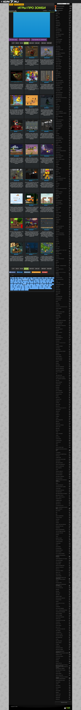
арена (11, 279)
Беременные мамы (59, 647)
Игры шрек (58, 107)
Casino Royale (21, 285)
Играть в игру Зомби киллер (47, 179)
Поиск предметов (59, 126)
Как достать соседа (59, 392)
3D (32, 279)
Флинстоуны (58, 695)
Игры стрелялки (59, 66)
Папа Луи (57, 380)
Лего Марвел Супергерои (60, 53)
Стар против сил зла (59, 505)
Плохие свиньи (58, 308)
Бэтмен (11, 282)
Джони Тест (58, 430)
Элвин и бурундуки (59, 433)
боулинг (52, 279)
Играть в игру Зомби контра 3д (46, 130)
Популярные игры (24, 39)
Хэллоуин (57, 248)
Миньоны (57, 421)
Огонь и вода (58, 42)
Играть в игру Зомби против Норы (16, 56)
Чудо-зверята (58, 409)
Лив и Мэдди (58, 630)
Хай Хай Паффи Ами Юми (60, 531)
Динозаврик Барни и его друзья (61, 493)
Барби (57, 301)
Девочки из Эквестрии (60, 368)
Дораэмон (57, 428)
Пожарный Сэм (58, 498)
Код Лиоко (57, 519)
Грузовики (57, 231)
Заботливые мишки (59, 539)
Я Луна (57, 639)
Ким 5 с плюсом (58, 193)
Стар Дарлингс (58, 632)
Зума (57, 181)
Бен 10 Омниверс (59, 390)
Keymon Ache (58, 623)
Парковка (57, 164)
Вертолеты (58, 246)
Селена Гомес (58, 438)
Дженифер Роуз (59, 253)
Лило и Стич (58, 145)
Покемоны (58, 183)
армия (53, 284)
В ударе (57, 395)
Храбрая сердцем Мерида (60, 678)
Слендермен (58, 452)
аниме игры (12, 288)
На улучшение (58, 299)
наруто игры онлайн (59, 49)
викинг (41, 282)
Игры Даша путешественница (61, 97)
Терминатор (58, 646)
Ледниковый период (59, 138)
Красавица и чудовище (60, 476)
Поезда (57, 239)
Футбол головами (59, 615)
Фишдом (57, 267)
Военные (57, 104)
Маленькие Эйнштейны (60, 234)
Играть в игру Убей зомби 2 (47, 228)
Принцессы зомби (59, 634)
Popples (57, 601)
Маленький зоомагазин (60, 490)
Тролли (57, 688)
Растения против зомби (60, 311)
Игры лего (57, 51)
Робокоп (57, 363)
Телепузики (58, 658)
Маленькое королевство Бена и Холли (61, 449)
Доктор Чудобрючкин (59, 515)
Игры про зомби (59, 30)
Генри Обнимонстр (59, 337)
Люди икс (57, 135)
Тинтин (57, 236)
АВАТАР (25, 282)
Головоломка (58, 543)
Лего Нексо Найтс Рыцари (60, 670)
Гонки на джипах (41, 288)
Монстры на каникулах (60, 366)
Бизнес (57, 238)
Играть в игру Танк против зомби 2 (16, 130)
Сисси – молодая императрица (61, 610)
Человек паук (58, 47)
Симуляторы (58, 23)
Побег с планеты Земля (60, 159)
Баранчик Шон (58, 354)
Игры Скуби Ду (58, 35)
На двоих (57, 11)
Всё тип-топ (58, 627)
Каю (56, 512)
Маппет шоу (58, 426)
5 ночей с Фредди (59, 39)
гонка (29, 279)
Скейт (57, 198)
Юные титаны (58, 207)
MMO (35, 282)
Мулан (57, 483)
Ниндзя (57, 162)
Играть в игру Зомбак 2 (16, 204)
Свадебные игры (59, 83)
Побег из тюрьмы (59, 371)
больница (44, 282)
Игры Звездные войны (60, 34)
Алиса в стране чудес (60, 447)
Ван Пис (11, 284)
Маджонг (57, 692)
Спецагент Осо (58, 399)
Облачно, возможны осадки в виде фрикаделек (61, 250)
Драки (57, 15)
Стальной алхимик (59, 346)
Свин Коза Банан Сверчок (60, 579)
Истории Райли (58, 599)
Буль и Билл (58, 510)
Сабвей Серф (58, 457)
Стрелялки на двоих (59, 656)
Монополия (58, 697)
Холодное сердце (59, 89)
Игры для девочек (59, 8)
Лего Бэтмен (58, 690)
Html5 (47, 285)
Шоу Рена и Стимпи (59, 649)
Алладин (57, 109)
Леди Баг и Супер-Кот (60, 567)
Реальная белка (59, 394)
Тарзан (57, 418)
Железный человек (59, 80)
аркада (21, 277)
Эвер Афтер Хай (59, 375)
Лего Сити (57, 58)
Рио (56, 373)
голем (50, 284)
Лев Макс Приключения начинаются (60, 652)
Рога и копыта (58, 154)
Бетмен (40, 279)
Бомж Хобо (58, 385)
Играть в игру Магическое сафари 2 (16, 155)
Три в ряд (57, 243)
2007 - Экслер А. (39, 285)
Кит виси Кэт (58, 289)
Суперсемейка (58, 215)
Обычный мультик (59, 200)
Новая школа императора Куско (60, 342)
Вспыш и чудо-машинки (60, 529)
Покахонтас (58, 481)
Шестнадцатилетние (59, 279)
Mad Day (50, 285)
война (16, 279)
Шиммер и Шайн (59, 596)
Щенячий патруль (59, 358)
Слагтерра (58, 347)
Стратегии (58, 17)
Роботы (57, 190)
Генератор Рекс (58, 121)
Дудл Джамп (58, 327)
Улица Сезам (58, 694)
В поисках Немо (59, 582)
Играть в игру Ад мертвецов (32, 130)
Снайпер (57, 222)
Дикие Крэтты (58, 503)
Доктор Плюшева (59, 382)
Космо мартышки (59, 298)
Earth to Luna (58, 618)
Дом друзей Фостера (59, 526)
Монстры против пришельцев (61, 188)
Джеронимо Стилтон (59, 495)
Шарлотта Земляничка (60, 466)
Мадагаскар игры (59, 95)
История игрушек (59, 147)
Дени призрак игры (59, 92)
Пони (57, 118)
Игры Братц (58, 85)
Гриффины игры (59, 500)
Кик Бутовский (58, 61)
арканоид (50, 282)
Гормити (57, 318)
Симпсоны (58, 275)
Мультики (57, 217)
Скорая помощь (59, 356)
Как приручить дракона (60, 370)
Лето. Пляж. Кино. (59, 323)
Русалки (57, 255)
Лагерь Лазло (58, 176)
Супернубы (58, 622)
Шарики (57, 171)
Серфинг (57, 416)
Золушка (57, 251)
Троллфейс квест (59, 491)
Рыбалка (57, 241)
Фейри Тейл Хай (59, 663)
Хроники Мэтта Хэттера (60, 603)
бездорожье (37, 279)
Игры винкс (58, 75)
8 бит (21, 284)
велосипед (31, 282)
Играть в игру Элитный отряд (31, 81)
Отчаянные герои (59, 277)
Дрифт (57, 294)
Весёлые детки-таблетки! (60, 598)
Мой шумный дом (59, 637)
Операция (57, 169)
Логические (58, 22)
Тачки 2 (57, 37)
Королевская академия (60, 616)
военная (15, 284)
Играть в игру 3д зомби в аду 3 (31, 253)
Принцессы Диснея (59, 471)
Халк (57, 78)
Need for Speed (58, 551)
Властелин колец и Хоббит (60, 351)
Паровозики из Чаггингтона (61, 325)
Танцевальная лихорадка (60, 611)
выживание (20, 279)
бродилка (25, 279)
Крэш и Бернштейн (59, 419)
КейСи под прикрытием (60, 565)
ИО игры (57, 661)
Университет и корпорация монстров (61, 306)
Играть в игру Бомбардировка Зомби (31, 155)
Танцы (57, 536)
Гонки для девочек (59, 203)
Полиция (57, 274)
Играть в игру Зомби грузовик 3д (31, 56)
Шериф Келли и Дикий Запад (61, 454)
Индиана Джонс (59, 642)
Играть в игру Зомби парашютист (47, 56)
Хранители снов (59, 123)
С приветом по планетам (60, 628)
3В (36, 282)
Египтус (57, 604)
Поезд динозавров (59, 560)
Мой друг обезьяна (59, 550)
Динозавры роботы (59, 462)
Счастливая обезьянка (60, 258)
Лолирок (57, 522)
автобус (18, 284)
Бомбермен (44, 279)
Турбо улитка (58, 349)
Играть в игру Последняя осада (47, 253)
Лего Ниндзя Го (58, 59)
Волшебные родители (60, 226)
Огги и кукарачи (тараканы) (60, 378)
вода (38, 282)
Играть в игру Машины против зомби (16, 179)
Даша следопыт (59, 157)
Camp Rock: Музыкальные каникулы (60, 556)
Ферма (57, 166)
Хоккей (57, 435)
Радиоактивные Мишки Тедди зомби (46, 155)
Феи (56, 263)
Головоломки (58, 219)
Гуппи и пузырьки (59, 359)
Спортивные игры (59, 296)
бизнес (11, 285)
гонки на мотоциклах (48, 288)
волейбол (43, 285)
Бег (34, 284)
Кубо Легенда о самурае (60, 668)
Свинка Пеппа (58, 383)
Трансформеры (58, 29)
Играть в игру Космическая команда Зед (46, 106)
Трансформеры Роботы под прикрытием (61, 578)
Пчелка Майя (58, 488)
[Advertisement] (31, 25)
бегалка (12, 281)
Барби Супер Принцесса (60, 464)
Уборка (57, 310)
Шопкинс (57, 659)
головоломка (16, 282)
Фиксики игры (58, 99)
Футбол (57, 130)
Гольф (57, 431)
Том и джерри (58, 73)
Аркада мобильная (18, 288)
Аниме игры (58, 106)
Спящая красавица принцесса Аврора (61, 480)
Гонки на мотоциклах (59, 119)
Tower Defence (25, 281)
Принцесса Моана (59, 478)
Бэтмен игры (58, 71)
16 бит (19, 282)
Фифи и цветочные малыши (61, 524)
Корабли (57, 361)
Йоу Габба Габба (59, 640)
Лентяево (57, 287)
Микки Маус (58, 315)
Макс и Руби (58, 404)
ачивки (28, 284)
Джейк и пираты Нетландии (61, 320)
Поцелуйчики (58, 128)
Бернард (57, 591)
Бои (13, 279)
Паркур (57, 186)
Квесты (57, 205)
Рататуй (57, 330)
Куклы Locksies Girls (59, 675)
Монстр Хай (58, 291)
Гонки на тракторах (59, 179)
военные (23, 288)
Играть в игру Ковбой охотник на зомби (16, 106)
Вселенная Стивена (59, 570)
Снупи (57, 469)
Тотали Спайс (58, 212)
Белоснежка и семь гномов (34, 288)
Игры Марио (58, 46)
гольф (28, 282)
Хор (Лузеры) (58, 546)
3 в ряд (45, 284)
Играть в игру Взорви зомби (47, 204)
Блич (57, 102)
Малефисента (58, 339)
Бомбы (22, 282)
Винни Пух (58, 406)
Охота (57, 445)
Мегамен (57, 534)
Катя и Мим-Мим (59, 586)
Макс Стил (58, 397)
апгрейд (41, 284)
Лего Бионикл (58, 687)
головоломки (34, 285)
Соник (57, 70)
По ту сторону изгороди (60, 553)
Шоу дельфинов (59, 467)
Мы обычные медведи (60, 608)
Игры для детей (59, 10)
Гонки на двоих (58, 625)
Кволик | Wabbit (58, 673)
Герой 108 (57, 411)
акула (14, 285)
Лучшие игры (13, 39)
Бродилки (57, 20)
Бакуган (57, 114)
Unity (24, 284)
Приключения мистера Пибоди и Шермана (61, 272)
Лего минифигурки (59, 56)
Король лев (58, 423)
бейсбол (17, 285)
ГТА (56, 44)
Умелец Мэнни (58, 335)
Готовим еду (58, 90)
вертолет (48, 279)
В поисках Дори (58, 548)
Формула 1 (58, 414)
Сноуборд (57, 229)
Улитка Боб (58, 152)
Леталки (57, 214)
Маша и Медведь (59, 613)
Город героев (58, 442)
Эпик (57, 174)
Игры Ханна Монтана (60, 82)
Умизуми (57, 195)
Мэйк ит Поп (58, 572)
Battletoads (58, 699)
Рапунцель (58, 455)
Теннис (57, 260)
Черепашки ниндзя (59, 87)
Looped (57, 683)
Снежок (57, 270)
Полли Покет (58, 671)
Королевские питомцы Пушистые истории (62, 667)
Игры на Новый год (59, 111)
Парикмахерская (59, 94)
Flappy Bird (58, 286)
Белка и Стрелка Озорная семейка (62, 652)
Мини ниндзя (58, 574)
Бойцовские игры (59, 142)
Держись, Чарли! (59, 538)
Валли (57, 334)
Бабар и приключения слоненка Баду (61, 508)
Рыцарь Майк (58, 563)
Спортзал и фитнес (59, 635)
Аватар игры (58, 65)
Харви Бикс (58, 527)
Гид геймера (27, 288)
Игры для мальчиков (60, 6)
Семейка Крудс (58, 167)
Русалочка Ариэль (59, 474)
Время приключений (59, 155)
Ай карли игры (58, 101)
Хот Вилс (57, 402)
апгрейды (31, 284)
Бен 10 (57, 27)
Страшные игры (59, 440)
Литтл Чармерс (58, 562)
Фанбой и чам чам (59, 191)
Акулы (57, 443)
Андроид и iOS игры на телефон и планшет (62, 677)
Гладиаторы (58, 282)
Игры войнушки (58, 41)
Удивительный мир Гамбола (61, 150)
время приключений (27, 285)
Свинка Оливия (58, 575)
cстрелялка (37, 284)
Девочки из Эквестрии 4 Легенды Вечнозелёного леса (62, 665)
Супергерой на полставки (60, 620)
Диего (57, 131)
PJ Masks (57, 644)
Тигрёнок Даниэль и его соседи (61, 558)
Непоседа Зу (58, 502)
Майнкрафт (58, 25)
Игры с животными (59, 116)
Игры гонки (58, 13)
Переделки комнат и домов (61, 486)
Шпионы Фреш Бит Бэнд (60, 680)
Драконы (57, 262)
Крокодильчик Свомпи (60, 284)
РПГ (56, 18)
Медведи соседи (59, 654)
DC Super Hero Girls (59, 587)
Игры (11, 4)
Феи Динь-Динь (58, 202)
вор (47, 284)
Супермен (57, 133)
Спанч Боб (58, 32)
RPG (47, 282)
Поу (56, 450)
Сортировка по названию (39, 39)
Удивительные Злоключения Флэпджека (61, 585)
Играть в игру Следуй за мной (16, 81)
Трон (57, 224)
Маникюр (57, 589)
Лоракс (57, 210)
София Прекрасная (59, 322)
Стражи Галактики (59, 541)
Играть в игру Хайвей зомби (47, 81)
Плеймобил (58, 606)
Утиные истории (59, 517)
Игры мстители (58, 77)
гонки (50, 277)
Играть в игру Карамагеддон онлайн (31, 179)
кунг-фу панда (58, 68)
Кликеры (57, 344)
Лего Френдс (58, 685)
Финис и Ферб (58, 63)
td (10, 277)
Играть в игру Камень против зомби (16, 228)
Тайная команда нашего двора (61, 178)
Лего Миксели (58, 54)
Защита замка (58, 140)
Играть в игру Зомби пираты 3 (16, 253)
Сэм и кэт (57, 303)
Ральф (57, 143)
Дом (56, 514)
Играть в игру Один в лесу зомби (32, 204)
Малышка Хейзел (59, 332)
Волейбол (57, 387)
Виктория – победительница (61, 265)
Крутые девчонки (59, 227)
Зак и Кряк (57, 594)
